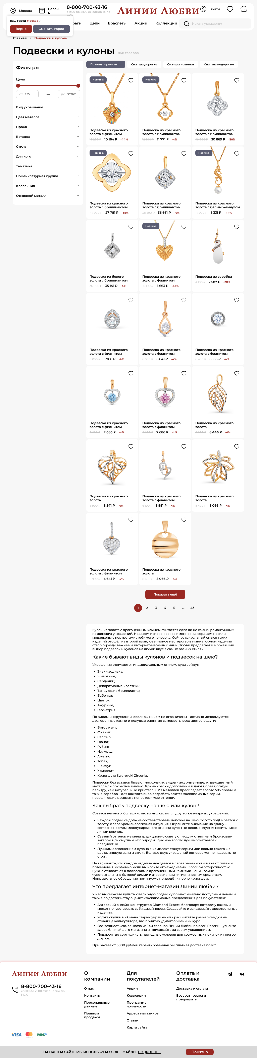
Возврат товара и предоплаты (191, 997)
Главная (20, 38)
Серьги (75, 23)
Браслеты (117, 23)
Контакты (92, 995)
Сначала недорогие (219, 64)
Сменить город (51, 29)
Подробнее (149, 1052)
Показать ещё (165, 594)
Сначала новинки (180, 64)
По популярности (103, 64)
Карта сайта (137, 1027)
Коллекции (166, 23)
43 (192, 608)
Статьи (132, 1020)
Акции (141, 23)
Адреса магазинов (143, 1013)
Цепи (95, 23)
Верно (21, 29)
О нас (89, 988)
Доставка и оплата (192, 988)
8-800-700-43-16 (87, 7)
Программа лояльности (137, 1004)
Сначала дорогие (144, 64)
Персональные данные (97, 1004)
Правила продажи (92, 1015)
